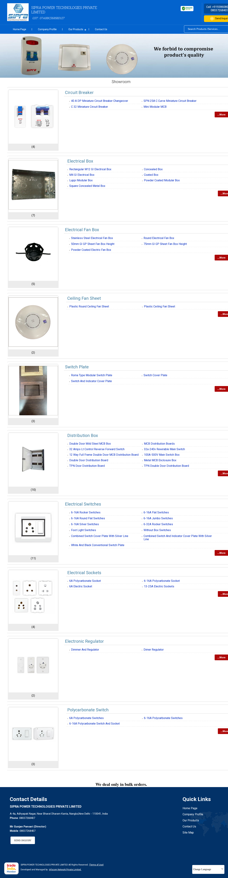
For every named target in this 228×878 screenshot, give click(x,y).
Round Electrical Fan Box (159, 238)
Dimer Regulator (154, 649)
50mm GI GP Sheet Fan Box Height (92, 244)
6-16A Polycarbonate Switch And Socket (94, 723)
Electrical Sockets (84, 572)
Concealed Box (153, 169)
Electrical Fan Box (82, 229)
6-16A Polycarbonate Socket (162, 581)
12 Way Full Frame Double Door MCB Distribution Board (104, 454)
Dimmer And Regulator (85, 649)
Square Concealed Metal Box (87, 186)
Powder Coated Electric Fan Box (91, 250)
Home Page (19, 29)
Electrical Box (80, 161)
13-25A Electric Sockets (159, 586)
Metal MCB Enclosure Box (160, 460)
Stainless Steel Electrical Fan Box (92, 238)
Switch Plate (77, 366)
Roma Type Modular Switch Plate (91, 375)
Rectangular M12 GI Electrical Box (90, 169)
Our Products (75, 29)
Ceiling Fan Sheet (84, 298)
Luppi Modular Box (81, 180)
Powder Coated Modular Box (162, 180)
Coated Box (151, 174)
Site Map (188, 832)
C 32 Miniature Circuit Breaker (89, 106)
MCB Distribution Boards (159, 443)
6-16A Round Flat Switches (88, 518)
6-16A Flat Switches (156, 512)
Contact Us (101, 29)
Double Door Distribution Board (88, 460)
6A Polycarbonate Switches (86, 718)
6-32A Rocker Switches (158, 524)
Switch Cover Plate (155, 375)
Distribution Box (82, 435)
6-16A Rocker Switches (85, 512)
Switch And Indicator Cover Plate (91, 381)
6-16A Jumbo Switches (158, 518)
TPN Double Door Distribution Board (166, 465)
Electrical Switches (83, 504)
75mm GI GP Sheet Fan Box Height (165, 244)
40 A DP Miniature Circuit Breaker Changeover (99, 101)
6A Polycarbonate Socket (85, 581)
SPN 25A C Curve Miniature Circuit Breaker (170, 101)
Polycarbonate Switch (88, 709)
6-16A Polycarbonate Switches (163, 718)
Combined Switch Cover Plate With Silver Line (99, 536)
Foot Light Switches (83, 530)
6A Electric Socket (80, 586)
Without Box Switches (157, 530)
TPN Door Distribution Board (87, 465)
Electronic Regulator (84, 641)
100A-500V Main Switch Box (162, 454)
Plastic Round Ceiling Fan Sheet (89, 306)
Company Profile (47, 29)
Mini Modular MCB (155, 106)
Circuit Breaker (79, 92)
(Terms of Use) (96, 865)
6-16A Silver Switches (85, 524)
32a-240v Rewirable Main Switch (164, 449)
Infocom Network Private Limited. (65, 869)
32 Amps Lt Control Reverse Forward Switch (97, 449)
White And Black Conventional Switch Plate (97, 545)
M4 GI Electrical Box (81, 174)
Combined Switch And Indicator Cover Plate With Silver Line (178, 537)
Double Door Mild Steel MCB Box (90, 443)
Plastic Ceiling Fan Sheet (159, 306)
